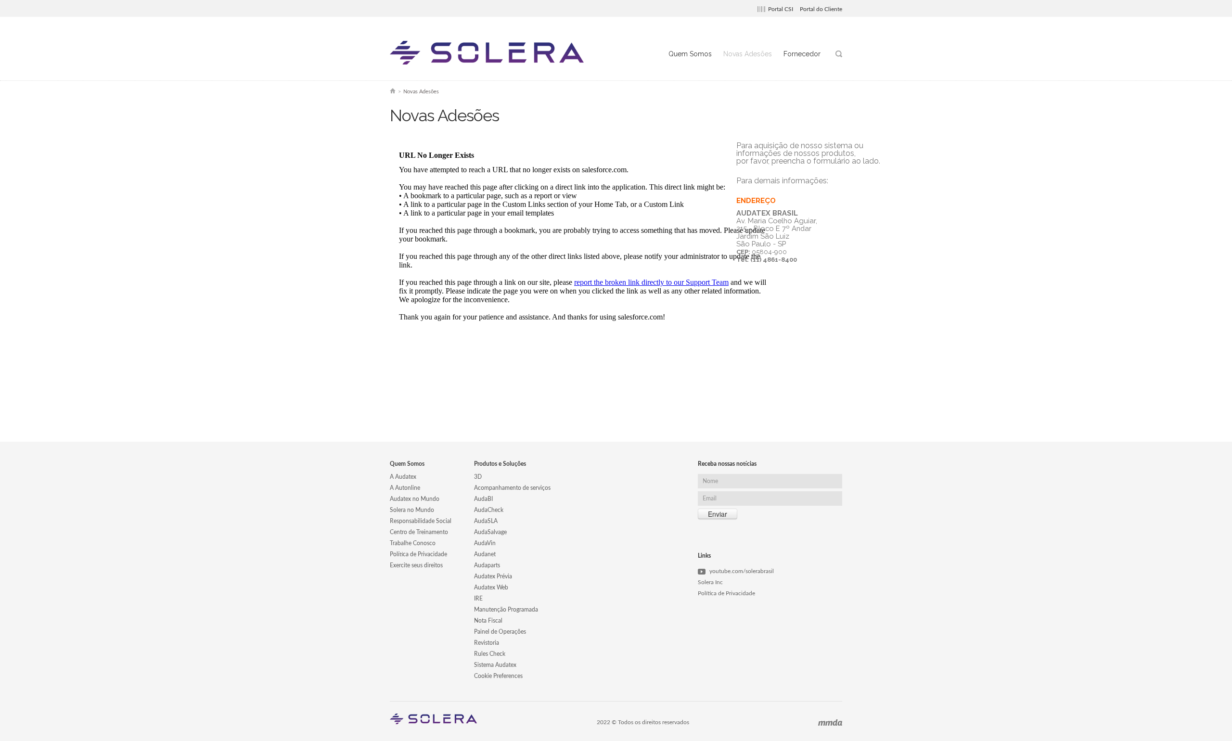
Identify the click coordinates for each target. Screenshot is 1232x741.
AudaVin (485, 543)
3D (478, 477)
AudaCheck (488, 510)
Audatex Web (491, 587)
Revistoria (486, 643)
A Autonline (405, 488)
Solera (488, 52)
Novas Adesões (747, 54)
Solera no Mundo (412, 510)
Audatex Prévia (493, 576)
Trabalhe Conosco (413, 543)
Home (393, 90)
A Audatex (403, 477)
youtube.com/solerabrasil (741, 571)
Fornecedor (802, 54)
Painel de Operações (500, 632)
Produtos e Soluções (500, 464)
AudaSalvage (490, 532)
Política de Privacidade (418, 554)
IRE (478, 598)
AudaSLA (486, 521)
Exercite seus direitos (416, 565)
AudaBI (483, 499)
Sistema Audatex (495, 665)
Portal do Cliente (821, 9)
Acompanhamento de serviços (512, 488)
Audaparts (487, 565)
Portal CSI (780, 9)
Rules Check (489, 654)
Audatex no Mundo (414, 499)
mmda (830, 722)
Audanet (485, 554)
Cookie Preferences (498, 676)
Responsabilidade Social (420, 521)
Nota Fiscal (488, 621)
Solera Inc (710, 582)
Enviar (717, 514)
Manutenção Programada (506, 610)
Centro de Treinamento (419, 532)
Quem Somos (690, 54)
